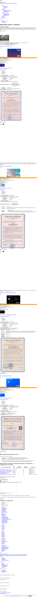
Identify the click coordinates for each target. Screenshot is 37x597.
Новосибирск (2, 555)
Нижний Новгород (25, 554)
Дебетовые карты (6, 15)
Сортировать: (2, 44)
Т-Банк (3, 543)
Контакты (3, 558)
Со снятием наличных (5, 522)
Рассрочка (3, 567)
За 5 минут (3, 513)
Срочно (3, 523)
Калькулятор (4, 570)
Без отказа (5, 6)
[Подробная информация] (0, 48)
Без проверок (4, 508)
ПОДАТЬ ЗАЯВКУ (3, 249)
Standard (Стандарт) (5, 548)
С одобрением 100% (5, 518)
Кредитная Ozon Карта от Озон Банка (6, 375)
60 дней (3, 532)
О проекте (3, 557)
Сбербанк (3, 542)
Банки (3, 16)
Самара (15, 555)
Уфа (22, 555)
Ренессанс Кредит (4, 541)
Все (4, 8)
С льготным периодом (5, 517)
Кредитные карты (6, 13)
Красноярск (17, 554)
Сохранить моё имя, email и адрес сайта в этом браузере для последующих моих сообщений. (15, 495)
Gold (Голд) (3, 546)
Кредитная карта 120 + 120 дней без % (6, 471)
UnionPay (3, 549)
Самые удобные (4, 521)
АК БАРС (3, 538)
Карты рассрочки (6, 14)
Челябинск (24, 555)
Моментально (4, 514)
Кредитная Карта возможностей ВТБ (6, 470)
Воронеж (7, 554)
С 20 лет (3, 526)
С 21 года (3, 527)
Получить (1, 63)
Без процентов (4, 509)
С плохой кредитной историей (6, 519)
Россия (1, 554)
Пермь (7, 555)
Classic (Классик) (4, 545)
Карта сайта (3, 559)
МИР (2, 551)
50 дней (3, 531)
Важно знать (4, 17)
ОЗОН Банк (3, 540)
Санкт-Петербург (18, 555)
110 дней (3, 534)
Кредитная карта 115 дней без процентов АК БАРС (8, 292)
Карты (3, 12)
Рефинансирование (7, 11)
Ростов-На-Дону (10, 555)
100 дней (3, 533)
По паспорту (4, 515)
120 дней (3, 535)
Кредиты (3, 9)
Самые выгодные (4, 520)
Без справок (3, 510)
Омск (5, 555)
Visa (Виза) (3, 550)
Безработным (4, 511)
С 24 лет (3, 529)
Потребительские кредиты (8, 10)
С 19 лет (3, 525)
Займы (3, 5)
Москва (20, 554)
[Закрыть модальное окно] (0, 122)
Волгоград (4, 554)
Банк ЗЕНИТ (4, 539)
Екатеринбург (11, 554)
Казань (14, 554)
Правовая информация (5, 560)
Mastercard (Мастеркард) (5, 547)
